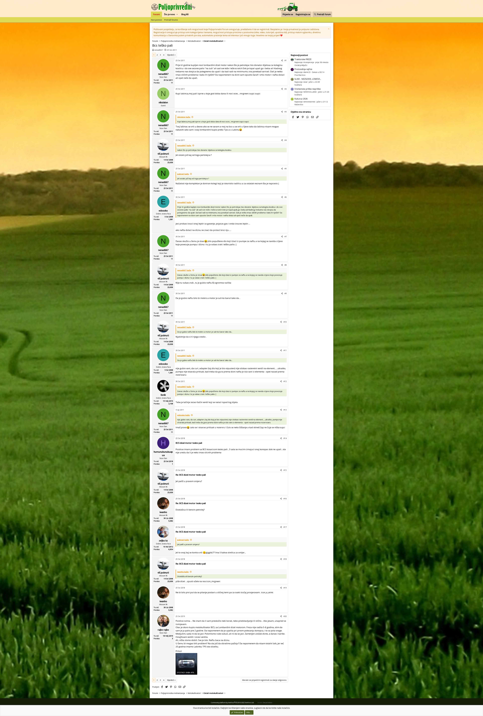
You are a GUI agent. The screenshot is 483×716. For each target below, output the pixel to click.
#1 (286, 60)
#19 (285, 588)
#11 (285, 350)
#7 (286, 236)
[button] (177, 14)
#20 (285, 616)
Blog (183, 14)
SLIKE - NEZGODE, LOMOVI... (307, 79)
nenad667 (158, 50)
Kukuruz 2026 (301, 98)
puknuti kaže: (183, 174)
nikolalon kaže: (184, 117)
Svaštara (298, 85)
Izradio (264, 703)
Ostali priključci (300, 65)
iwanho (163, 512)
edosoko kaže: (183, 415)
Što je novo (169, 14)
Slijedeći (170, 55)
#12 (285, 381)
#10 (285, 322)
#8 (286, 265)
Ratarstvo (298, 104)
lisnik (163, 394)
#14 (285, 438)
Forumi (156, 14)
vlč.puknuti (163, 153)
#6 (286, 197)
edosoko (163, 210)
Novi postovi (156, 20)
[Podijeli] (282, 60)
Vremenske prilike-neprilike (307, 89)
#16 (285, 498)
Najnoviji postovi (299, 55)
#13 (285, 410)
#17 (285, 527)
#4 (286, 140)
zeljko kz (163, 540)
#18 (285, 559)
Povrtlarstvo (299, 75)
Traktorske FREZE (302, 59)
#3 (286, 111)
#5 (286, 168)
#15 (285, 470)
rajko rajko (163, 629)
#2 (286, 89)
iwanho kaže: (183, 572)
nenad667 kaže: (184, 145)
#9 (286, 293)
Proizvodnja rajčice (303, 69)
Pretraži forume (171, 20)
